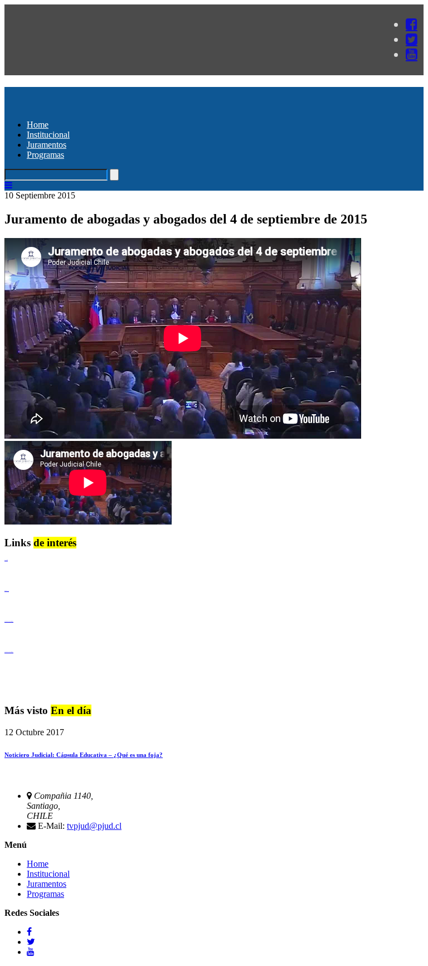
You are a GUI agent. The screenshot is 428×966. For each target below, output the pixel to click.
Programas (45, 154)
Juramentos (46, 144)
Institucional (48, 134)
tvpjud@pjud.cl (94, 826)
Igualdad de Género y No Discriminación (8, 621)
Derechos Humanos (6, 590)
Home (37, 124)
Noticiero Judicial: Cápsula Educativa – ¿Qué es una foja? (83, 754)
